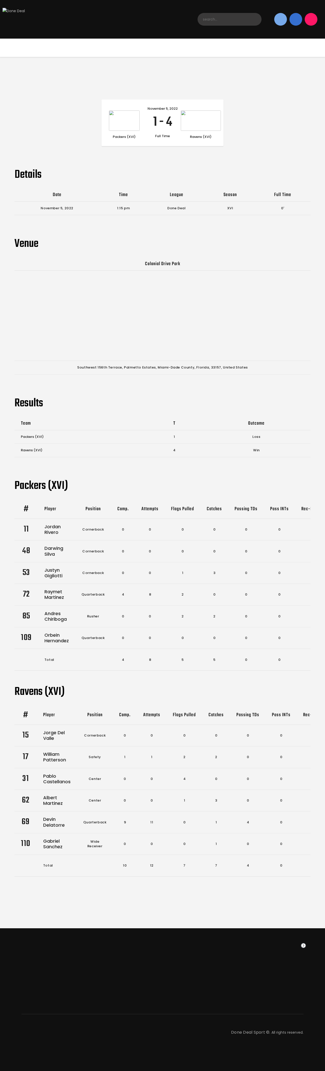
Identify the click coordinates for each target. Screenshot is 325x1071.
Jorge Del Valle (54, 735)
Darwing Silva (53, 551)
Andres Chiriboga (55, 616)
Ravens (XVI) (31, 450)
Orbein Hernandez (56, 638)
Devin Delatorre (54, 822)
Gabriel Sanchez (52, 844)
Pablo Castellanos (57, 779)
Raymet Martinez (54, 594)
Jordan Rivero (52, 529)
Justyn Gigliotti (53, 573)
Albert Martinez (53, 800)
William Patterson (54, 757)
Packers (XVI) (32, 436)
